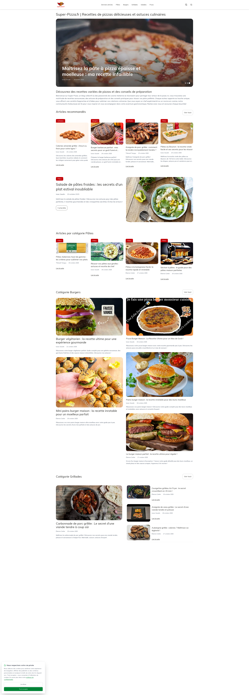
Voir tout (187, 112)
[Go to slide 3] (189, 83)
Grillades (135, 5)
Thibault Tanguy (131, 153)
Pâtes (118, 5)
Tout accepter (23, 689)
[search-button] (186, 5)
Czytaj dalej (62, 208)
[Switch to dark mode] (191, 4)
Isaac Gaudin (66, 79)
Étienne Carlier (130, 273)
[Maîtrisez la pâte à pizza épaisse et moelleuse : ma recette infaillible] (124, 53)
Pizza (151, 5)
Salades (143, 5)
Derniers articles (107, 5)
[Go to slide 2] (187, 83)
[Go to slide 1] (185, 83)
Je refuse (23, 684)
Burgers (125, 5)
